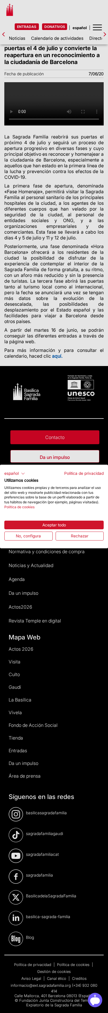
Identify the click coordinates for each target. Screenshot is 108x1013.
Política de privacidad (84, 473)
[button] (14, 473)
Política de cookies (19, 507)
